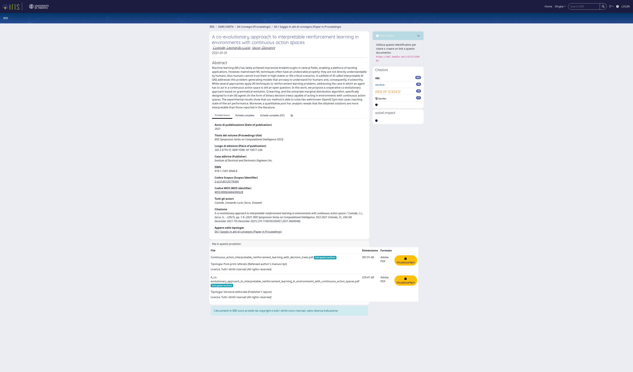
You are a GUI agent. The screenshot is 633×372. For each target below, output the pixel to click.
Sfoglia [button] (559, 6)
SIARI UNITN (225, 27)
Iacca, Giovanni (263, 48)
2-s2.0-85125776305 (227, 181)
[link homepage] (12, 6)
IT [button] (610, 6)
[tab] (292, 115)
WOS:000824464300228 (229, 192)
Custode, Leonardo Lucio (231, 48)
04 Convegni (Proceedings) (253, 27)
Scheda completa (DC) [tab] (272, 115)
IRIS (212, 27)
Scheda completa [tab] (244, 115)
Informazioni (386, 35)
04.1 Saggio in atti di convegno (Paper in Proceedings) (307, 27)
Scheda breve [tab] (222, 115)
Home (548, 6)
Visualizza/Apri (406, 260)
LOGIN (625, 6)
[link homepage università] (39, 6)
